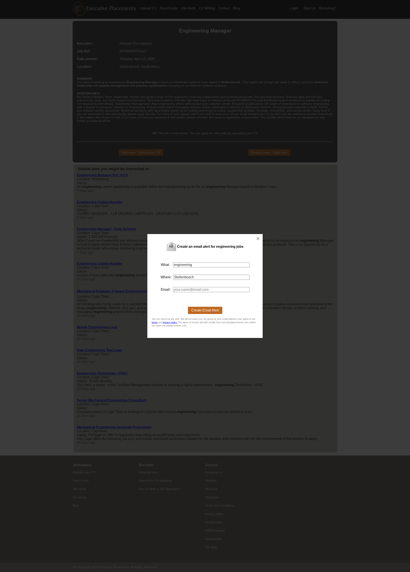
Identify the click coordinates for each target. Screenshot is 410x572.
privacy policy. (170, 322)
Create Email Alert (205, 310)
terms (155, 322)
